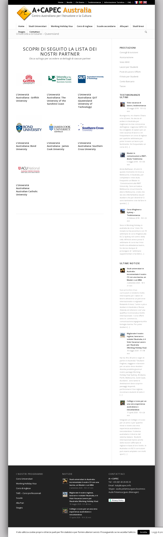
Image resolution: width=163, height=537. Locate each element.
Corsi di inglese (23, 488)
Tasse (123, 86)
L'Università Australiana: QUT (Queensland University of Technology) (87, 100)
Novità (69, 2)
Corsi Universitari (24, 478)
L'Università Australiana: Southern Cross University (90, 146)
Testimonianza (94, 2)
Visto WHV (125, 62)
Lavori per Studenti (129, 67)
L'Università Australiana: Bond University (26, 146)
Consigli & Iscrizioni (129, 52)
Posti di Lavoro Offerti (130, 71)
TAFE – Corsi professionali (28, 493)
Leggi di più (157, 532)
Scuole (19, 498)
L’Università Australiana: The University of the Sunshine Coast (56, 99)
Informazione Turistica (114, 2)
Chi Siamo (80, 2)
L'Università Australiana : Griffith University (27, 97)
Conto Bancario (127, 81)
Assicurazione (126, 57)
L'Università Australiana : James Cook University (58, 146)
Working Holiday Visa (26, 483)
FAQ (129, 2)
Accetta (143, 532)
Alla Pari (20, 502)
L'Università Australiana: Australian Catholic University (27, 190)
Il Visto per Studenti (129, 76)
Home (60, 2)
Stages (19, 507)
